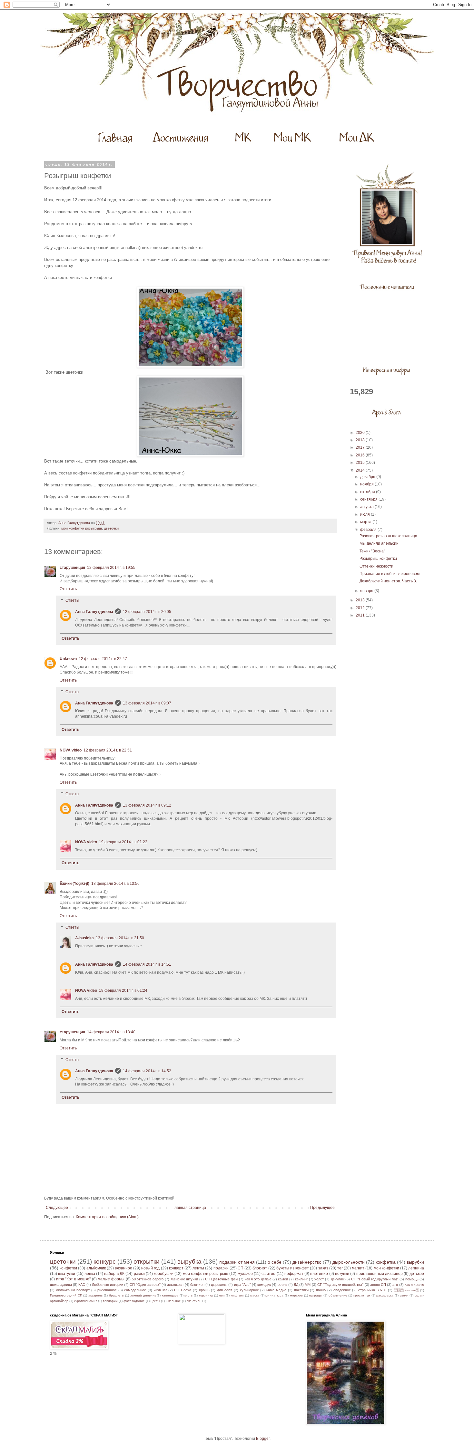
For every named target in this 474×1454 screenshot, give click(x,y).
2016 (361, 455)
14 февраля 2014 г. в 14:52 (147, 1071)
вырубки (415, 1262)
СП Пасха (182, 1290)
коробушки (163, 1273)
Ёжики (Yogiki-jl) (74, 883)
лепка (89, 1273)
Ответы (72, 600)
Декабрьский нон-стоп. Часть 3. (388, 581)
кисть (188, 1295)
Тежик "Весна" (372, 551)
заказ (323, 1268)
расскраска (384, 1295)
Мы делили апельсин (379, 543)
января (367, 590)
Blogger (263, 1438)
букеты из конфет (292, 1268)
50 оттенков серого (147, 1279)
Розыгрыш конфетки (378, 558)
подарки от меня (237, 1262)
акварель (95, 1295)
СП (240, 1268)
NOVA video (71, 750)
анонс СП (378, 1285)
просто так (361, 1295)
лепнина (416, 1268)
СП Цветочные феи (221, 1279)
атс (395, 1285)
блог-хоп (197, 1285)
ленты (198, 1268)
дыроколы (219, 1285)
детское (417, 1273)
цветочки (111, 528)
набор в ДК (114, 1273)
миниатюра (274, 1295)
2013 (361, 600)
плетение (319, 1273)
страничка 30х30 (372, 1290)
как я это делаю (258, 1279)
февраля (369, 529)
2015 (361, 462)
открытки (146, 1261)
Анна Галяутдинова (94, 611)
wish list (160, 1290)
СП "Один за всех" (145, 1285)
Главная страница (189, 1207)
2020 (361, 432)
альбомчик (96, 1268)
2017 (361, 447)
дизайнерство (306, 1262)
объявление (338, 1295)
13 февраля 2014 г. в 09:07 (147, 703)
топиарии (110, 1301)
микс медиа (276, 1290)
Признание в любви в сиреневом (390, 573)
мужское (245, 1273)
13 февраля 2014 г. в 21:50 (120, 938)
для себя (224, 1290)
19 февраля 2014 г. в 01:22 (123, 842)
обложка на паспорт (73, 1290)
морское (296, 1295)
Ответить (68, 589)
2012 (361, 608)
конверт (176, 1268)
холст (319, 1279)
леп (221, 1295)
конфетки (68, 1268)
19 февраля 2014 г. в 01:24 (123, 990)
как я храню (414, 1285)
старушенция (72, 567)
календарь (170, 1295)
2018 (361, 440)
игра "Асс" (242, 1285)
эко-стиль (194, 1301)
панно (321, 1290)
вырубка (189, 1261)
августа (367, 506)
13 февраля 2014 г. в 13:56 (115, 883)
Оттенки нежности (376, 566)
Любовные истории (107, 1285)
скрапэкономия (85, 1301)
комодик (264, 1285)
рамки (139, 1273)
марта (366, 522)
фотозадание (134, 1301)
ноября (367, 484)
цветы (155, 1301)
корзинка (206, 1295)
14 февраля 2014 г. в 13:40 (111, 1032)
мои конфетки (386, 1268)
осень (282, 1285)
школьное (173, 1301)
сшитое (268, 1273)
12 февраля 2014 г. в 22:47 (103, 658)
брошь (204, 1290)
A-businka (84, 938)
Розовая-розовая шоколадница (388, 536)
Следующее (57, 1207)
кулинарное (249, 1290)
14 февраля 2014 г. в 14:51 (147, 964)
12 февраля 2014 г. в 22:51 (108, 750)
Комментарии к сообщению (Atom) (107, 1217)
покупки (342, 1273)
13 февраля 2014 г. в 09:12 (147, 805)
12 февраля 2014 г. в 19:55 (111, 567)
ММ (308, 1285)
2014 (361, 470)
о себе (274, 1262)
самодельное (135, 1290)
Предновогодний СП (66, 1295)
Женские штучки (184, 1279)
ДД (296, 1285)
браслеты (116, 1295)
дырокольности (348, 1262)
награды (315, 1295)
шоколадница (61, 1285)
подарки (221, 1268)
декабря (368, 476)
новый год (150, 1268)
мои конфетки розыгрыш (81, 528)
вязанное (123, 1268)
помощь (412, 1279)
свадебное (342, 1290)
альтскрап (175, 1285)
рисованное (107, 1290)
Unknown (68, 658)
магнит (358, 1268)
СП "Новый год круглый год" (374, 1279)
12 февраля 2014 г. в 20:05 (147, 611)
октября (368, 492)
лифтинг (237, 1295)
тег (340, 1268)
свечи (404, 1295)
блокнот (259, 1268)
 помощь (406, 1290)
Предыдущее (322, 1207)
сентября (369, 499)
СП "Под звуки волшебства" (340, 1285)
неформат (293, 1273)
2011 (361, 615)
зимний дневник (143, 1295)
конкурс (105, 1261)
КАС (81, 1285)
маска (254, 1295)
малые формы (111, 1279)
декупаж (337, 1279)
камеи (283, 1279)
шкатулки (66, 1273)
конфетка (386, 1262)
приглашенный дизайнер (379, 1273)
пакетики (301, 1290)
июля (365, 514)
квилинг (301, 1279)
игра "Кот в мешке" (73, 1279)
